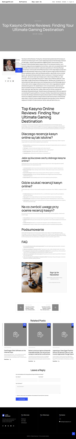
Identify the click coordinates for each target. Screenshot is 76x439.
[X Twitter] (8, 81)
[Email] (13, 81)
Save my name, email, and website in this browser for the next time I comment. (33, 395)
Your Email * (41, 376)
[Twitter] (5, 425)
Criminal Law (24, 422)
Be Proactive (23, 2)
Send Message (22, 399)
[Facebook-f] (2, 425)
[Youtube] (10, 425)
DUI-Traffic (23, 420)
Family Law (23, 419)
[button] (67, 1)
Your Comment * (19, 383)
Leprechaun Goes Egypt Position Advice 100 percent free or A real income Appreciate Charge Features (62, 352)
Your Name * (18, 376)
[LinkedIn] (10, 81)
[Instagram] (13, 425)
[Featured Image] (13, 334)
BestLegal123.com (7, 2)
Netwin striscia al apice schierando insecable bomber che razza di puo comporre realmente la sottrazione (38, 352)
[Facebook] (5, 81)
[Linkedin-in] (8, 425)
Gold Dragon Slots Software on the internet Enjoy (13, 351)
